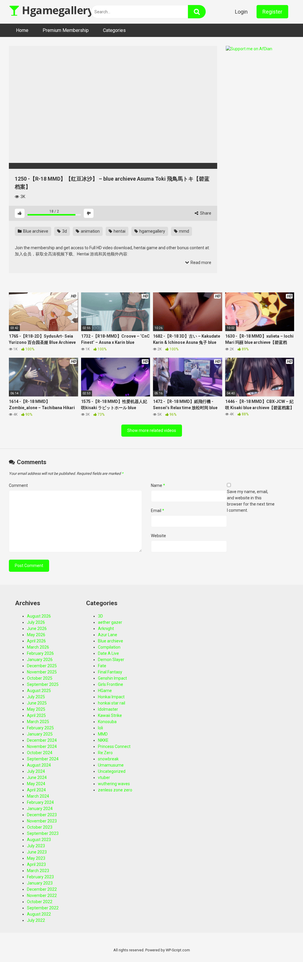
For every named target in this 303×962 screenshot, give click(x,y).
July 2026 (36, 622)
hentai (119, 231)
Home (22, 30)
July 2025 (36, 696)
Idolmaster (108, 709)
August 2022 (39, 914)
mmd (183, 231)
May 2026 (36, 634)
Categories (114, 30)
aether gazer (110, 622)
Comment (18, 485)
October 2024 (39, 752)
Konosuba (107, 721)
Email (157, 510)
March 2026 (38, 647)
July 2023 (36, 845)
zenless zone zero (115, 790)
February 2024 (40, 802)
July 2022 (36, 920)
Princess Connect (114, 746)
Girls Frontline (110, 684)
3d (64, 231)
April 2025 (36, 715)
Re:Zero (105, 752)
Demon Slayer (111, 659)
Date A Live (108, 653)
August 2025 (39, 690)
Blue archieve (35, 231)
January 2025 (40, 734)
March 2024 (38, 796)
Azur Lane (107, 634)
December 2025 (42, 665)
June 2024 (37, 777)
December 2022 (42, 889)
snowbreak (108, 759)
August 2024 (39, 765)
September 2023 (43, 833)
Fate (102, 665)
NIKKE (103, 740)
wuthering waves (114, 783)
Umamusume (111, 765)
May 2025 (36, 709)
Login (241, 12)
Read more (200, 262)
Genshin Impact (112, 678)
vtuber (104, 777)
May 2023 (36, 858)
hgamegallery (151, 231)
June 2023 (37, 852)
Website (158, 535)
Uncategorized (111, 771)
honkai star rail (111, 703)
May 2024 (36, 783)
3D (100, 616)
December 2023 (42, 814)
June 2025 (37, 703)
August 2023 (39, 839)
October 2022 (39, 901)
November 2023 (42, 821)
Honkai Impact (111, 696)
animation (90, 231)
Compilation (109, 647)
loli (100, 727)
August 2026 (39, 616)
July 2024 (36, 771)
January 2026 (40, 659)
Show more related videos (151, 430)
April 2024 (36, 790)
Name (158, 485)
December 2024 (42, 740)
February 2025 (40, 727)
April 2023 (36, 864)
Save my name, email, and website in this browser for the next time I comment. (251, 501)
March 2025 (38, 721)
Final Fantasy (110, 672)
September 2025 (43, 684)
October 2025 (39, 678)
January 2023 (40, 883)
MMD (103, 734)
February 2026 (40, 653)
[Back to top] (283, 944)
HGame (105, 690)
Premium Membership (66, 30)
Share (205, 213)
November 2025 (42, 672)
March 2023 (38, 870)
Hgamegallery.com (68, 10)
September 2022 (43, 908)
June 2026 (37, 628)
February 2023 (40, 876)
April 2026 (36, 641)
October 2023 (39, 827)
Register (272, 12)
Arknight (106, 628)
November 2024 (42, 746)
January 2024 (40, 808)
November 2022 (42, 895)
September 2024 (43, 759)
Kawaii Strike (110, 715)
